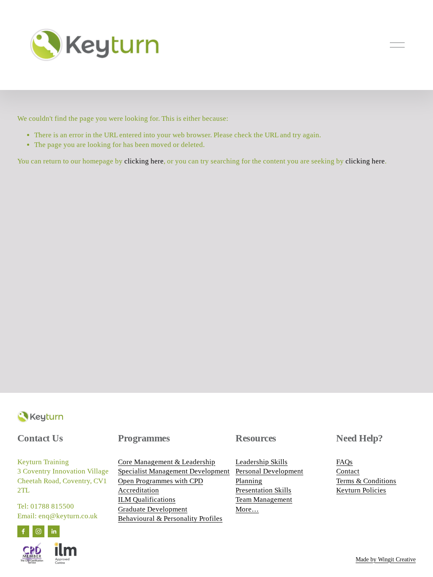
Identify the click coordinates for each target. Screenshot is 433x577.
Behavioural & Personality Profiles (170, 518)
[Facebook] (23, 531)
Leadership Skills (262, 462)
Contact (347, 471)
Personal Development (269, 471)
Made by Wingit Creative (386, 559)
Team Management (264, 499)
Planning (249, 481)
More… (247, 509)
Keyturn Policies (361, 490)
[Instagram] (38, 531)
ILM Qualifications (146, 499)
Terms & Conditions (366, 481)
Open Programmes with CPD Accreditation (160, 485)
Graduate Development (152, 509)
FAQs (344, 462)
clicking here (144, 161)
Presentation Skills (263, 490)
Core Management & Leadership (166, 462)
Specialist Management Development (174, 471)
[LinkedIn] (54, 531)
